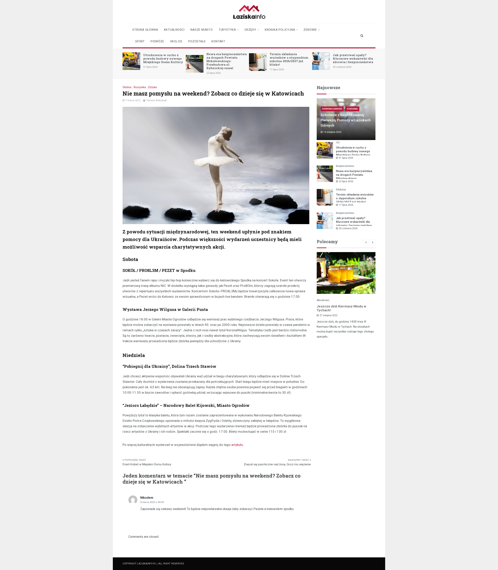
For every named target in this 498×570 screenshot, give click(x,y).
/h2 (338, 142)
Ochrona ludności (332, 109)
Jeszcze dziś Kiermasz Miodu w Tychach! (341, 308)
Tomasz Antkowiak (156, 100)
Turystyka (227, 29)
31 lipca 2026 (346, 158)
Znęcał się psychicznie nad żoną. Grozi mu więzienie (277, 464)
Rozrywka (140, 87)
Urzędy (250, 29)
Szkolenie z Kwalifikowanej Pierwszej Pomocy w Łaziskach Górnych (346, 120)
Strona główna (145, 29)
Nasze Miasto (201, 29)
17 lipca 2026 (346, 205)
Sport (140, 41)
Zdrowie (310, 29)
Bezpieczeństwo (345, 166)
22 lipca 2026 (346, 181)
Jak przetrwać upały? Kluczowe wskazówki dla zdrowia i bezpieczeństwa (353, 58)
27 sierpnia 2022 (329, 315)
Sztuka (152, 87)
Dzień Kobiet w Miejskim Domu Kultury (147, 464)
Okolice (176, 41)
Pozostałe (197, 41)
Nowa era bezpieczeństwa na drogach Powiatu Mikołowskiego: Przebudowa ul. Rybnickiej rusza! (226, 61)
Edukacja (341, 189)
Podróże (157, 41)
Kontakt (218, 41)
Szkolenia (352, 109)
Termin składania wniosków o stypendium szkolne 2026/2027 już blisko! (289, 59)
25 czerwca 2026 (348, 228)
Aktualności (174, 29)
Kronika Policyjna (280, 29)
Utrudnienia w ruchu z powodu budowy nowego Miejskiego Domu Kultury (163, 58)
